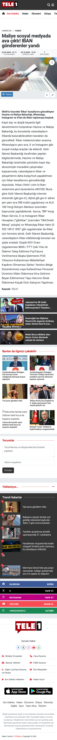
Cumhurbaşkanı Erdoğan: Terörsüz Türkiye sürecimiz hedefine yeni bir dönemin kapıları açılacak (42, 375)
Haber (25, 13)
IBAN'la (6, 111)
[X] (23, 647)
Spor (21, 705)
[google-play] (41, 691)
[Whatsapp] (39, 647)
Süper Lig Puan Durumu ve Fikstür (14, 671)
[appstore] (16, 691)
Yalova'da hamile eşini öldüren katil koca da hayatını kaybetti (12, 424)
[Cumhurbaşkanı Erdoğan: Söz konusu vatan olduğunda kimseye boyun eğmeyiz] (14, 362)
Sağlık (14, 705)
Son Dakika (13, 13)
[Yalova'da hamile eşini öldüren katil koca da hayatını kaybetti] (14, 415)
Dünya (47, 13)
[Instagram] (28, 647)
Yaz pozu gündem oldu (12, 401)
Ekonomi (36, 13)
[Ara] (48, 4)
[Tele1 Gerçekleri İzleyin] (10, 5)
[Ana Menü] (52, 4)
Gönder (8, 470)
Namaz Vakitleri (13, 663)
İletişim (42, 705)
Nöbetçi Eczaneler (13, 656)
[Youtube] (33, 647)
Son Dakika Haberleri (14, 679)
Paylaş (9, 94)
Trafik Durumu (39, 663)
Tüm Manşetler (40, 669)
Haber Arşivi (39, 679)
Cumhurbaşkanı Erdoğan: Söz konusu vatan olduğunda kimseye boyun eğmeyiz (13, 375)
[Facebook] (18, 647)
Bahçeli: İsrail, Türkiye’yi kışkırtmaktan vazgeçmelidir (42, 428)
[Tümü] (53, 486)
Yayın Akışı (31, 705)
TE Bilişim (18, 736)
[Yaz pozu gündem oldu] (14, 391)
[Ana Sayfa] (3, 13)
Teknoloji (48, 702)
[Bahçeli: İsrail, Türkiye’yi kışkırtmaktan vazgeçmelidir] (42, 417)
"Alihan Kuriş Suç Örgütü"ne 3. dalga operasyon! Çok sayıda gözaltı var (42, 403)
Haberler (6, 31)
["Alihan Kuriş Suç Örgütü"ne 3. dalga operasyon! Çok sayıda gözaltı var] (42, 391)
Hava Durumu (39, 656)
